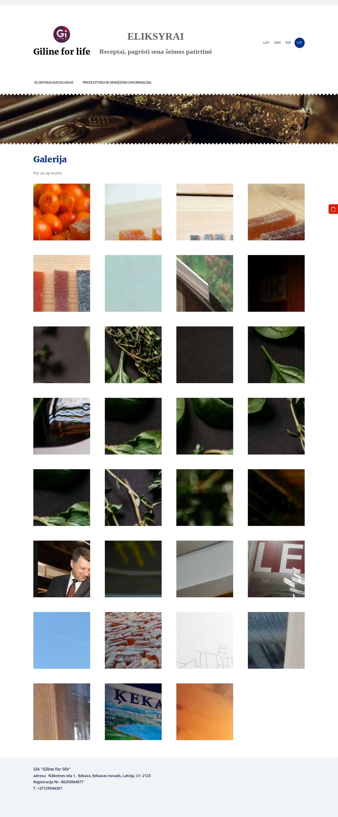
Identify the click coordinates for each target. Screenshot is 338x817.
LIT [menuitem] (299, 42)
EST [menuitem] (288, 42)
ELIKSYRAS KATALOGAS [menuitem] (53, 82)
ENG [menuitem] (277, 42)
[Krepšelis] (333, 209)
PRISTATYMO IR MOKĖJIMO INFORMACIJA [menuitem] (117, 82)
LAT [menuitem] (266, 42)
